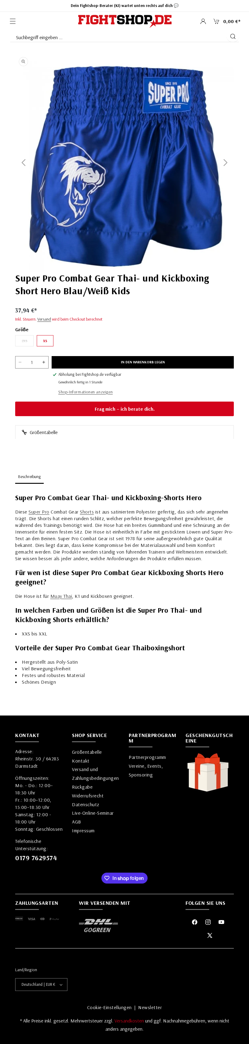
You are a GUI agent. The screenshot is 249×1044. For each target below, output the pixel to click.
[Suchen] (232, 36)
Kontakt (81, 761)
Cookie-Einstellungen (109, 1007)
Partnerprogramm (147, 757)
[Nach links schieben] (23, 162)
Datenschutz (85, 804)
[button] (12, 21)
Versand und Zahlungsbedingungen (95, 773)
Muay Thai (61, 596)
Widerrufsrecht (88, 796)
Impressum (83, 830)
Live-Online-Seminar (93, 813)
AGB (76, 822)
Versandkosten (129, 1021)
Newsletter (150, 1007)
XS (45, 340)
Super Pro (39, 512)
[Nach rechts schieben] (225, 162)
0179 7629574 (36, 858)
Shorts (87, 512)
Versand (44, 319)
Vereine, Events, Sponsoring (146, 770)
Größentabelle (43, 432)
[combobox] (118, 36)
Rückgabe (82, 787)
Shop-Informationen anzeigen (85, 392)
